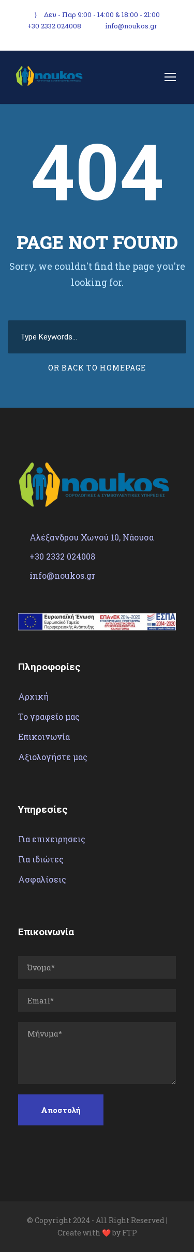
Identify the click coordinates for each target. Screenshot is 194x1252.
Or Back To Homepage (97, 368)
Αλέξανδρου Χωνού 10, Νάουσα (91, 537)
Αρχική (33, 696)
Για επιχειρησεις (51, 838)
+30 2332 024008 (54, 25)
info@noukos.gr (131, 25)
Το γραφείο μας (49, 716)
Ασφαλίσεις (42, 879)
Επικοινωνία (44, 736)
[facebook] (173, 25)
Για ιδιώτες (41, 859)
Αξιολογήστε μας (52, 756)
